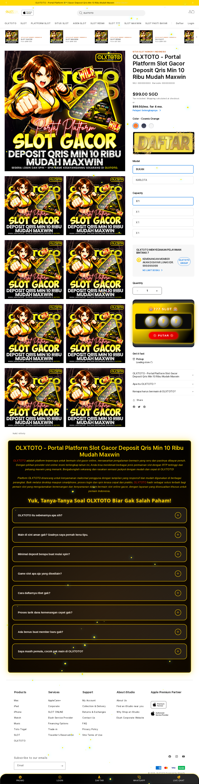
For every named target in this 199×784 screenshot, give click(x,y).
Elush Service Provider (60, 718)
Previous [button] (6, 2)
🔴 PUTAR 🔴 (163, 335)
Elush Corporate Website (130, 718)
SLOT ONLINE (55, 712)
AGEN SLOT (79, 23)
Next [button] (192, 2)
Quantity (138, 283)
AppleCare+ (54, 700)
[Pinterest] (145, 407)
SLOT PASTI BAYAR (156, 23)
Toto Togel (20, 729)
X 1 (137, 201)
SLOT (24, 23)
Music (17, 723)
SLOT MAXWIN (132, 23)
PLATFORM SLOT (41, 23)
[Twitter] (140, 407)
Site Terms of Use (92, 735)
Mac (16, 700)
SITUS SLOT (62, 23)
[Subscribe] (61, 766)
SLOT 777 (114, 23)
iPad (16, 706)
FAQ (84, 723)
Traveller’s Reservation (61, 735)
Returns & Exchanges (94, 712)
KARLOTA (141, 180)
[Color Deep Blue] (143, 125)
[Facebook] (135, 407)
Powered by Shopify (175, 773)
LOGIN (60, 780)
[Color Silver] (151, 125)
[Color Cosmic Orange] (136, 126)
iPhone (18, 712)
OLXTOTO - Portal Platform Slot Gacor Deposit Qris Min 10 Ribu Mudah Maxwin (81, 3)
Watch (17, 718)
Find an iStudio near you (130, 706)
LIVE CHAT (178, 780)
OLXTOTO (10, 23)
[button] (10, 23)
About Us (122, 700)
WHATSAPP (139, 780)
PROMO (20, 780)
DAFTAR (99, 780)
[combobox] (111, 13)
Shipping (151, 98)
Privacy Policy (90, 729)
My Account (89, 700)
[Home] (12, 12)
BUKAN (140, 169)
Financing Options (58, 723)
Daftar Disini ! (121, 3)
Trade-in (53, 729)
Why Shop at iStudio (128, 712)
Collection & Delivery (94, 706)
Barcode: (156, 83)
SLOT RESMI (97, 23)
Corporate (54, 706)
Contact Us (88, 718)
